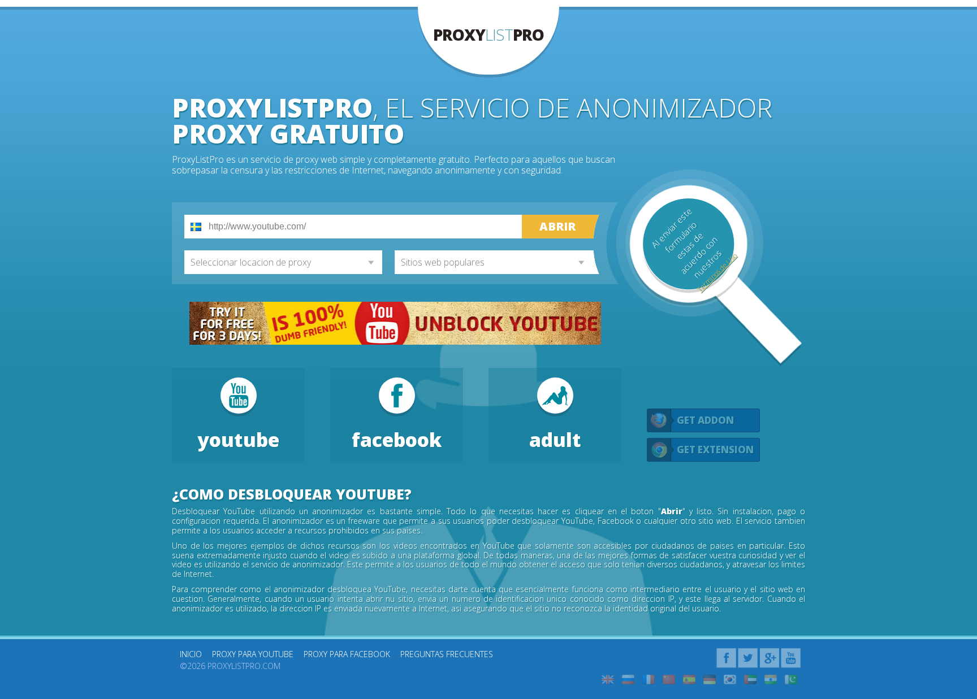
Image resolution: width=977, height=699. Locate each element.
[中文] (669, 679)
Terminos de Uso (716, 272)
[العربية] (750, 679)
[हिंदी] (770, 679)
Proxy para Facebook (347, 654)
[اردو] (791, 679)
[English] (608, 679)
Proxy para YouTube (252, 654)
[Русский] (628, 679)
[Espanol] (689, 679)
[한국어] (730, 679)
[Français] (648, 679)
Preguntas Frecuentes (446, 654)
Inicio (191, 654)
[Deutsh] (709, 679)
